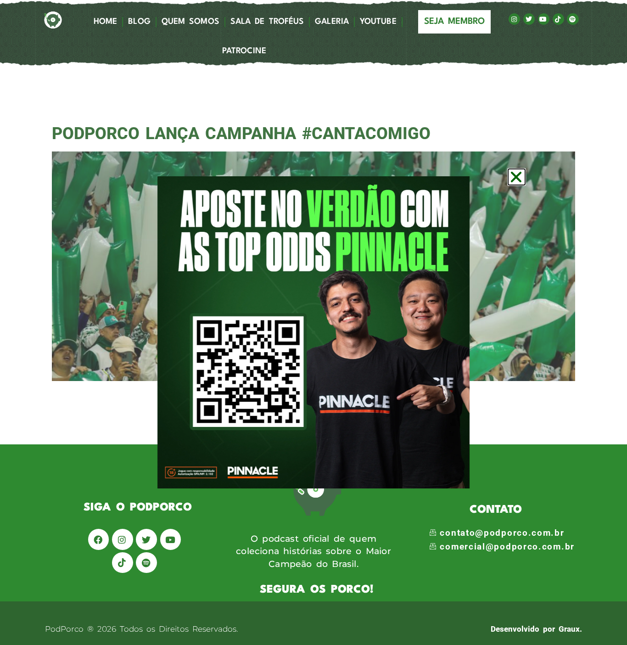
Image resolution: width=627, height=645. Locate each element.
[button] (517, 177)
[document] (313, 322)
